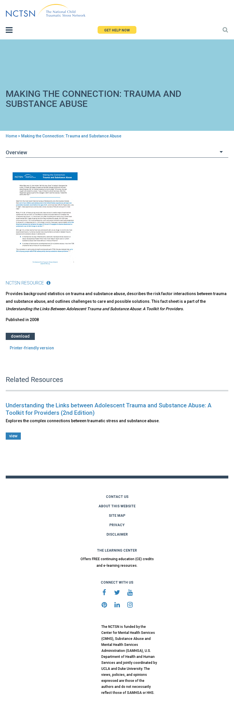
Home (11, 136)
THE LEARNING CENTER (117, 550)
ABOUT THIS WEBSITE (117, 506)
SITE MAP (117, 516)
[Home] (45, 10)
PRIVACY (117, 525)
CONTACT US (117, 497)
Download (20, 336)
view (13, 436)
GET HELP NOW (117, 30)
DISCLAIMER (117, 534)
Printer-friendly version (32, 348)
